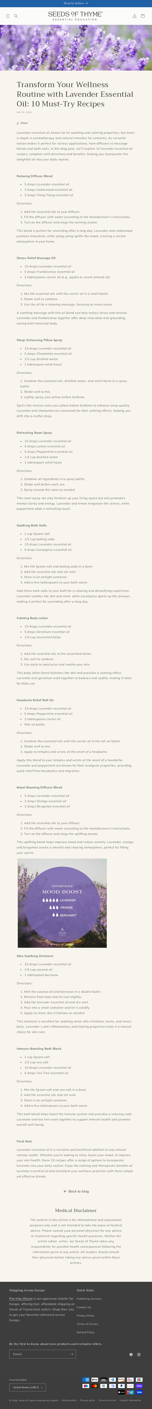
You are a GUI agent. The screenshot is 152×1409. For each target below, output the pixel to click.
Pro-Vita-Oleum (20, 1298)
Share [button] (24, 123)
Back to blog (79, 1191)
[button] (8, 16)
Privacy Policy (85, 1315)
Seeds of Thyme (27, 1400)
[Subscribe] (72, 1354)
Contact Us (84, 1307)
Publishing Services (89, 1298)
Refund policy (69, 1400)
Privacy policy (87, 1400)
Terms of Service (87, 1324)
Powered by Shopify (47, 1400)
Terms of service (107, 1400)
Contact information (130, 1400)
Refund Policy (86, 1332)
